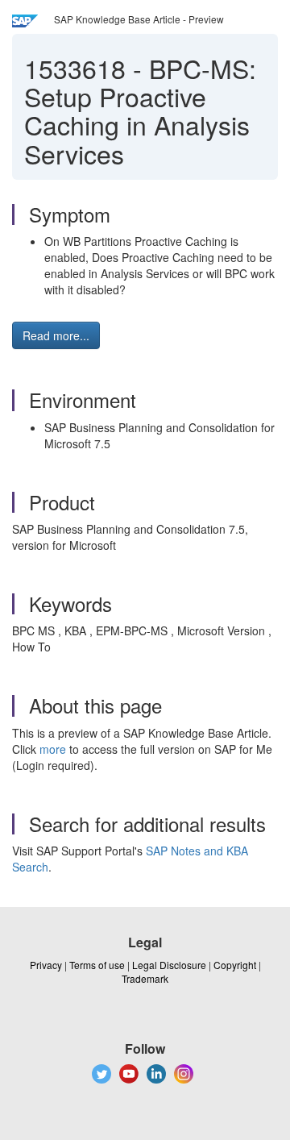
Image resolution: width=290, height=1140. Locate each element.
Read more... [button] (56, 335)
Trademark (145, 978)
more (52, 749)
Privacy (46, 964)
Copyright (234, 964)
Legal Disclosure (169, 964)
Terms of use (97, 964)
